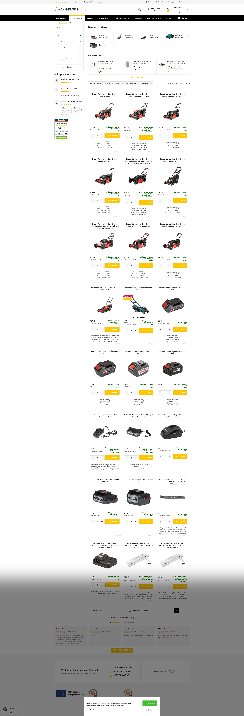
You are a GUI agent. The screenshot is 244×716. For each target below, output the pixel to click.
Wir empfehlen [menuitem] (95, 83)
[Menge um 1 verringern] (93, 136)
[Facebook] (170, 671)
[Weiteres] (183, 18)
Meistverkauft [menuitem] (132, 83)
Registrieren (184, 2)
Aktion (70, 51)
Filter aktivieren (68, 67)
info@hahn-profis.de (122, 667)
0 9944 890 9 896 (156, 10)
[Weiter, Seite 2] (181, 610)
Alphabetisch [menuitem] (146, 83)
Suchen (139, 9)
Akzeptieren (151, 703)
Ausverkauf (70, 55)
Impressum (100, 2)
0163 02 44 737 (121, 675)
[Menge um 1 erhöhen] (102, 136)
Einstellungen (91, 709)
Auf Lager (70, 47)
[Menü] (15, 708)
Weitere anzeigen (122, 650)
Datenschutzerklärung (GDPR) (84, 2)
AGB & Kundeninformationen (63, 2)
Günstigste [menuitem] (108, 83)
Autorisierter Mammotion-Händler (70, 60)
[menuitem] (61, 18)
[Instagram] (174, 671)
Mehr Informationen (117, 706)
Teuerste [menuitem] (119, 83)
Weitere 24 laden (140, 611)
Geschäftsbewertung (122, 617)
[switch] (12, 712)
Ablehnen (149, 710)
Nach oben (98, 611)
